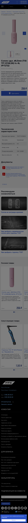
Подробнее (4, 517)
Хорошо (14, 520)
